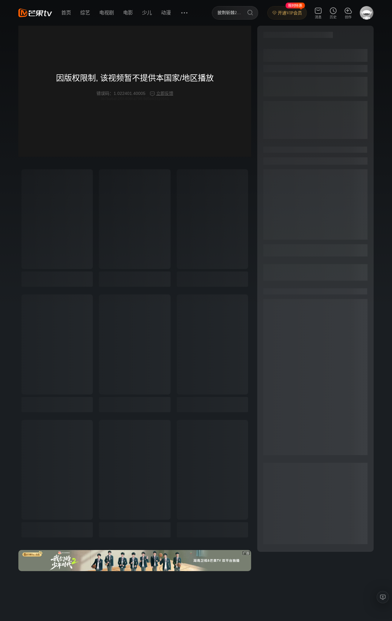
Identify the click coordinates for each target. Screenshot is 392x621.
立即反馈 (164, 93)
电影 (128, 12)
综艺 (85, 12)
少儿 (147, 12)
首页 (66, 12)
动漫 (166, 12)
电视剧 (106, 12)
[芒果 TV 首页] (35, 13)
